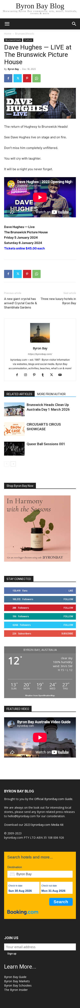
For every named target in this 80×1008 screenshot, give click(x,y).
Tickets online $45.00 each (24, 248)
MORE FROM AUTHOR (51, 394)
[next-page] (13, 463)
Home (7, 33)
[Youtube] (61, 375)
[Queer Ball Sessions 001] (14, 449)
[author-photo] (40, 342)
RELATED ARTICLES (19, 394)
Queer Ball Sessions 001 (46, 444)
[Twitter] (18, 78)
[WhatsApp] (36, 78)
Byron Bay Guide (15, 977)
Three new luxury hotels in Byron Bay (58, 301)
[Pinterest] (27, 78)
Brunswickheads (24, 33)
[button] (7, 23)
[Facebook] (8, 78)
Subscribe (67, 633)
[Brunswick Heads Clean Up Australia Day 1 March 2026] (14, 409)
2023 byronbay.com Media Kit (44, 825)
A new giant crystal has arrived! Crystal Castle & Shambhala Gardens (20, 303)
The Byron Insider (16, 990)
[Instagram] (27, 375)
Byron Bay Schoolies (18, 985)
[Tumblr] (44, 375)
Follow (68, 599)
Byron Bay (13, 68)
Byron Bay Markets (17, 981)
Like (71, 590)
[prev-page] (6, 463)
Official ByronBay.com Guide (53, 799)
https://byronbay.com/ (40, 354)
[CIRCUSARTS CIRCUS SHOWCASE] (14, 429)
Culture (28, 40)
